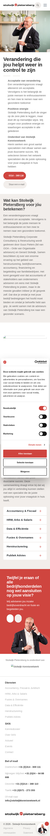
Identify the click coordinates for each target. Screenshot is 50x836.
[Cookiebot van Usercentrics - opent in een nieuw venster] (35, 362)
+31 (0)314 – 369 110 (26, 783)
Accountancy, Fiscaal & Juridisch (22, 688)
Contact (9, 752)
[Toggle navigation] (45, 5)
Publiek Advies (13, 716)
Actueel (9, 740)
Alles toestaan (25, 453)
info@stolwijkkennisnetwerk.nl (22, 800)
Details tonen (34, 445)
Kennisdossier (12, 729)
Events (8, 746)
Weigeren (25, 471)
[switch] (43, 417)
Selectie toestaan (25, 462)
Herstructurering (13, 711)
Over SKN (10, 734)
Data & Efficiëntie (14, 705)
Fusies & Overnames (16, 699)
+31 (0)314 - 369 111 (29, 767)
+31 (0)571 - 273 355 (23, 790)
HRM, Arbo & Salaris (16, 693)
